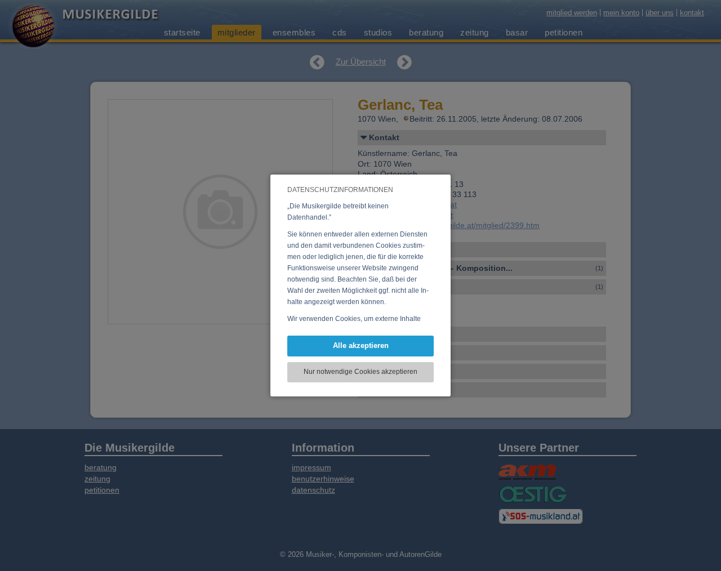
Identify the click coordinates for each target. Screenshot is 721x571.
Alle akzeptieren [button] (361, 345)
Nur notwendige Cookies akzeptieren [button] (360, 372)
